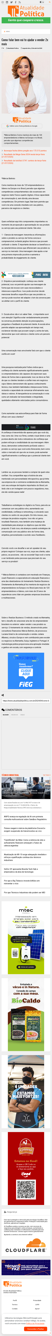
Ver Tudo (46, 775)
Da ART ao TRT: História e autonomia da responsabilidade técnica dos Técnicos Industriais (25, 791)
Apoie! (37, 1309)
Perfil (15, 1300)
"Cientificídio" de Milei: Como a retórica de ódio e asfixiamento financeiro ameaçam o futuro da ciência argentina (24, 843)
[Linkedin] (7, 2)
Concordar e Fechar (35, 1329)
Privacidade (37, 1300)
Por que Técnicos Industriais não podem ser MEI (24, 892)
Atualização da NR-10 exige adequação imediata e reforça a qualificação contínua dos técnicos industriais (25, 857)
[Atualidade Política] (26, 15)
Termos (15, 1304)
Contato (15, 1309)
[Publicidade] (26, 427)
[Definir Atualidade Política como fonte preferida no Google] (22, 120)
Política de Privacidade (35, 1323)
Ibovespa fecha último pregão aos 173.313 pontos (25, 150)
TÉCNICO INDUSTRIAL (10, 775)
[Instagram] (3, 2)
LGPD (37, 1304)
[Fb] (15, 2)
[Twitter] (11, 2)
